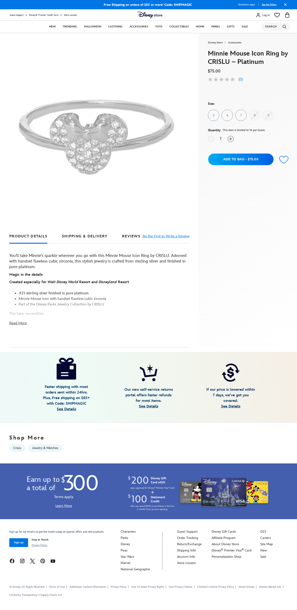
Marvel (125, 563)
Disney (125, 544)
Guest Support (16, 15)
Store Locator (70, 15)
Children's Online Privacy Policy (215, 587)
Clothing (115, 26)
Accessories (138, 26)
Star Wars (127, 557)
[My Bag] (287, 15)
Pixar (124, 550)
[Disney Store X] (32, 561)
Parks (215, 26)
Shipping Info (186, 550)
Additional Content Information (87, 587)
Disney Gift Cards (224, 532)
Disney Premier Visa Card (232, 550)
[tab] (28, 236)
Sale (245, 26)
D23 (263, 532)
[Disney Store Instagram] (22, 561)
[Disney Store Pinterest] (42, 561)
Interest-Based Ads (270, 587)
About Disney (246, 587)
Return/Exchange (189, 544)
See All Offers (269, 4)
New (52, 26)
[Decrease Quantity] (211, 139)
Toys (158, 26)
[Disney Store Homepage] (149, 15)
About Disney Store (225, 544)
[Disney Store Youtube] (53, 561)
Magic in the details (26, 274)
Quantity (214, 130)
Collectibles (179, 26)
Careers (265, 538)
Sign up (18, 542)
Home (200, 26)
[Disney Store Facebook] (12, 561)
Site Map (266, 544)
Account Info (186, 557)
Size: (211, 104)
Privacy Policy (39, 545)
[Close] (284, 6)
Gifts (231, 26)
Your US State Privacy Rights (147, 587)
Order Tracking (187, 538)
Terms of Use (57, 587)
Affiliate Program (224, 538)
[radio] (213, 115)
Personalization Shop (226, 557)
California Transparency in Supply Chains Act (35, 595)
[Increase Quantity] (231, 139)
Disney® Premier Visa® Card (43, 15)
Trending (70, 26)
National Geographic (135, 569)
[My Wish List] (277, 15)
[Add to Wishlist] (282, 160)
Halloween (92, 26)
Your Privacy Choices (180, 587)
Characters (128, 532)
